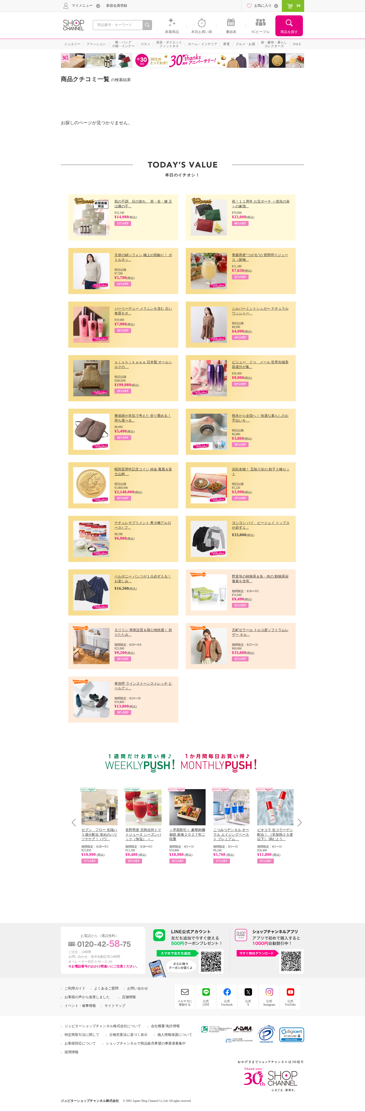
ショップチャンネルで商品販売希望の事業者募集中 (146, 1043)
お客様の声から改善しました (87, 997)
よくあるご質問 (106, 988)
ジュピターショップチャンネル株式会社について (103, 1026)
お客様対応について (80, 1043)
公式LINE (206, 1002)
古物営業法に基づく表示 (128, 1035)
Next (298, 822)
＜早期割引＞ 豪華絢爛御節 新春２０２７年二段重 (187, 834)
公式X (248, 1002)
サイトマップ (115, 1006)
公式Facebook (227, 1002)
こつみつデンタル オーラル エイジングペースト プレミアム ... (231, 834)
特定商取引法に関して (82, 1035)
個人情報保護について (174, 1035)
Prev (76, 822)
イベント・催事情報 (80, 1006)
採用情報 (71, 1052)
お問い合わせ (137, 988)
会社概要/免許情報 (165, 1026)
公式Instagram (269, 1002)
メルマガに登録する (184, 1002)
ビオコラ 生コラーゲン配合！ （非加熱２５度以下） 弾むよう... (275, 834)
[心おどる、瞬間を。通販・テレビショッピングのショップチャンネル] (73, 25)
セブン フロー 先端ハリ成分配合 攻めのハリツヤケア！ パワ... (99, 834)
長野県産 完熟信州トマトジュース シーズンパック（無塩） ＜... (143, 834)
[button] (291, 1034)
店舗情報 (129, 997)
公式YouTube (290, 1002)
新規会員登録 (116, 5)
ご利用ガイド (75, 988)
